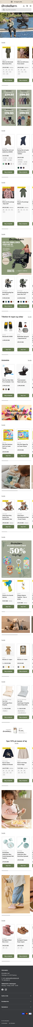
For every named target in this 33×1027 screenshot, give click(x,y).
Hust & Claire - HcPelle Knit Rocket (7, 763)
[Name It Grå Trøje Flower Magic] (23, 753)
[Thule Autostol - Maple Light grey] (23, 370)
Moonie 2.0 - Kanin (22, 659)
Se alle (3, 42)
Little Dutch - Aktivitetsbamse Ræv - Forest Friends (23, 517)
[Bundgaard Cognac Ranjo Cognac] (23, 930)
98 (3, 71)
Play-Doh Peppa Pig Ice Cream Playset (22, 445)
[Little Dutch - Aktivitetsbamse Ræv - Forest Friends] (23, 506)
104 (24, 69)
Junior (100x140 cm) (22, 712)
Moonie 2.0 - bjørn (7, 659)
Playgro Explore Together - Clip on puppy (22, 597)
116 (10, 71)
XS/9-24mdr (20, 159)
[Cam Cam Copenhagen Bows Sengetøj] (8, 692)
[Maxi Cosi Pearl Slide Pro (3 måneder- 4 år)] (8, 370)
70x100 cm (5, 710)
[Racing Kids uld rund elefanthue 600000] (8, 141)
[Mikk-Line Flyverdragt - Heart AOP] (8, 192)
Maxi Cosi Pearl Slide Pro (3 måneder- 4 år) (8, 381)
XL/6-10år (10, 160)
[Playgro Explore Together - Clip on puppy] (23, 586)
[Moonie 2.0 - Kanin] (23, 650)
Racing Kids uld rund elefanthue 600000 (8, 151)
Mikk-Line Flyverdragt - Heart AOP (8, 202)
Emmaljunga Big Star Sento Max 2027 (22, 293)
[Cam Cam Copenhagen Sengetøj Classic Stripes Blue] (23, 692)
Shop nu (6, 28)
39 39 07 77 (7, 980)
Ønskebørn (7, 1020)
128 (7, 73)
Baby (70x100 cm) (21, 710)
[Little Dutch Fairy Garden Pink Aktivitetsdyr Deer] (8, 506)
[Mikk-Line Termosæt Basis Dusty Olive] (8, 52)
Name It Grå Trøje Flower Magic (22, 763)
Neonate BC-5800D (7, 336)
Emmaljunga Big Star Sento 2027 (7, 293)
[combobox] (16, 9)
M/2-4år (10, 158)
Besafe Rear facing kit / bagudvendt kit (23, 337)
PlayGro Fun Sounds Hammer (7, 596)
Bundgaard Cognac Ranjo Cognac (22, 941)
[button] (27, 6)
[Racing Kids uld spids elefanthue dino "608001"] (23, 141)
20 (3, 947)
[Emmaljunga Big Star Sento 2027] (8, 283)
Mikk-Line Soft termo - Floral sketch (23, 62)
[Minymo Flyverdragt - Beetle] (23, 192)
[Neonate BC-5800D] (8, 327)
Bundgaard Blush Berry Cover (7, 941)
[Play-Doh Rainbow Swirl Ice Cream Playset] (8, 435)
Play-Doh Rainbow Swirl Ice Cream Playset (7, 446)
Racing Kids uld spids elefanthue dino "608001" (23, 151)
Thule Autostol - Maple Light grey (21, 381)
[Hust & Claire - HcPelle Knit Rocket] (8, 753)
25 (21, 947)
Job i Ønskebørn (12, 1023)
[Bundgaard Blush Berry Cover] (8, 930)
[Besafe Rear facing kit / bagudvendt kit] (23, 327)
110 (6, 71)
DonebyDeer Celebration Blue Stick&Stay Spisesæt (22, 854)
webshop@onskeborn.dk (12, 978)
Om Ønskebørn (4, 1023)
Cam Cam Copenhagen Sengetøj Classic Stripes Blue (23, 703)
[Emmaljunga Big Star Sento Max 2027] (23, 283)
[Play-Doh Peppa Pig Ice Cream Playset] (23, 435)
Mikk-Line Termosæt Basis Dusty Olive (7, 62)
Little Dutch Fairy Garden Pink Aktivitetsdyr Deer (7, 517)
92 (9, 209)
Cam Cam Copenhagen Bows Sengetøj (7, 703)
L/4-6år (4, 160)
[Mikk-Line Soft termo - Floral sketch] (23, 52)
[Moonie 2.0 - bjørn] (8, 650)
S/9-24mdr (5, 158)
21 (18, 947)
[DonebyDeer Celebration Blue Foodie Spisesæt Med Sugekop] (8, 843)
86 (9, 69)
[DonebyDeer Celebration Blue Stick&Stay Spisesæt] (23, 843)
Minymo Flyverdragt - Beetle (23, 202)
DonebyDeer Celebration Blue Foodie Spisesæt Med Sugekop (8, 855)
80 (6, 69)
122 (4, 73)
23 (6, 947)
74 (3, 69)
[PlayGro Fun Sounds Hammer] (8, 586)
